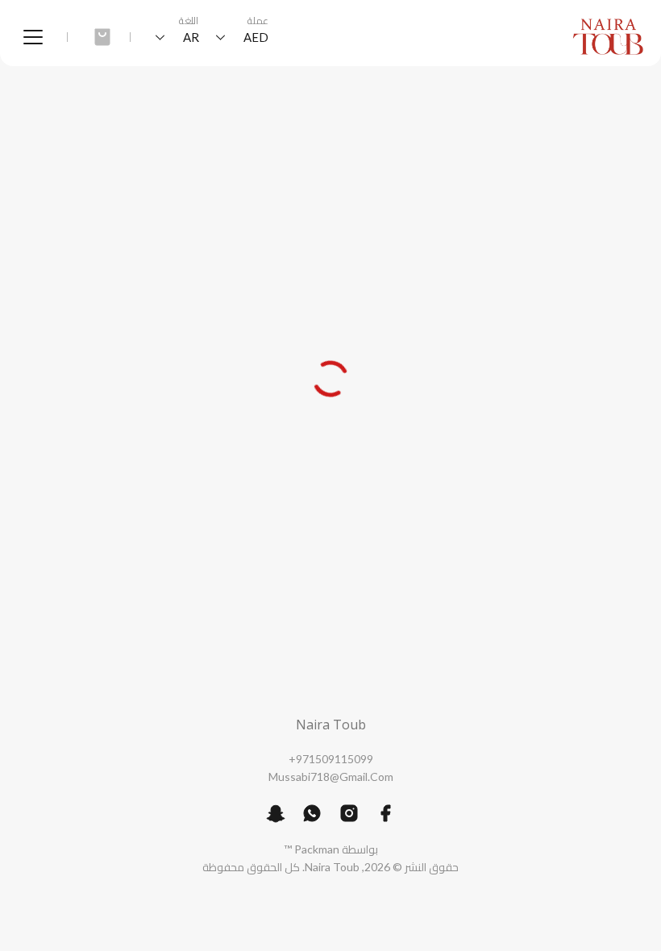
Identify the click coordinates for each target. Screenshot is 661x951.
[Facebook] (385, 813)
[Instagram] (349, 813)
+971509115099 (331, 759)
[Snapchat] (275, 813)
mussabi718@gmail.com (330, 776)
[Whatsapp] (312, 813)
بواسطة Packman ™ (331, 849)
